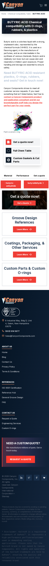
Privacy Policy (8, 366)
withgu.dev (30, 519)
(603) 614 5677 (12, 331)
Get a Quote (23, 203)
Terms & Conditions (10, 371)
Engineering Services (11, 423)
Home (3, 14)
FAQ (4, 402)
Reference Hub (9, 392)
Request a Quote (9, 418)
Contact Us (7, 362)
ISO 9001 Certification (12, 388)
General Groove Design (12, 397)
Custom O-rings (9, 428)
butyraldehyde (35, 183)
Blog (4, 357)
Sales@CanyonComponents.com (20, 336)
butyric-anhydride (11, 184)
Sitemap (5, 496)
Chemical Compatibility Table (19, 14)
